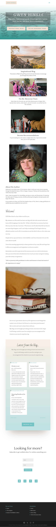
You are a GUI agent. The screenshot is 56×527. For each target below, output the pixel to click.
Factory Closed (34, 366)
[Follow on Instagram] (36, 481)
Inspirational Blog (16, 28)
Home (32, 508)
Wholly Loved (15, 366)
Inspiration (19, 368)
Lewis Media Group (27, 525)
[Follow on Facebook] (19, 481)
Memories (13, 370)
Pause (8, 508)
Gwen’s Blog (33, 512)
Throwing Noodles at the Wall (18, 395)
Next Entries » (43, 417)
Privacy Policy (34, 525)
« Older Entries (13, 417)
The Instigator (10, 510)
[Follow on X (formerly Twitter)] (24, 481)
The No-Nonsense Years (37, 28)
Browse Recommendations (28, 135)
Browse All (27, 424)
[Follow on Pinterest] (30, 481)
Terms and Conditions (42, 525)
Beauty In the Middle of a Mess (13, 512)
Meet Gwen (33, 510)
